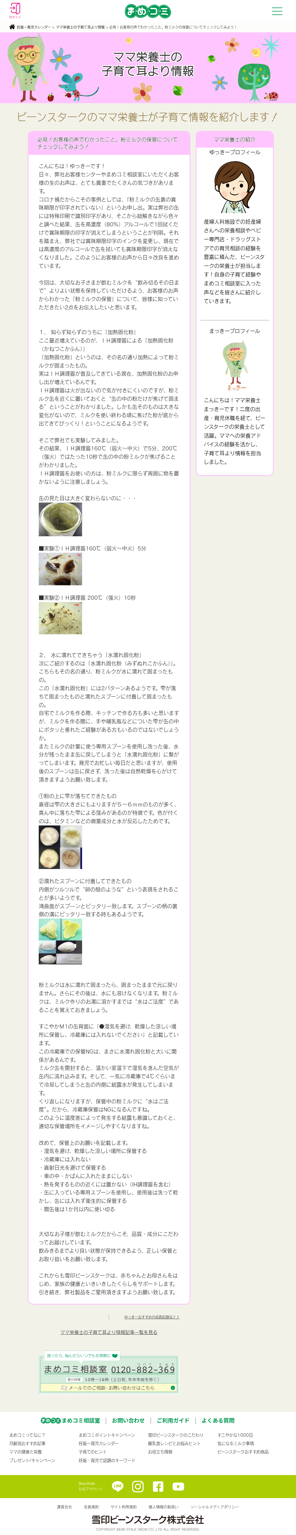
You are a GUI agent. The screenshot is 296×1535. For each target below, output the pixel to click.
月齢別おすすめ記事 (27, 1443)
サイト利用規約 (124, 1506)
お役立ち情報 (160, 1451)
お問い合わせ (128, 1420)
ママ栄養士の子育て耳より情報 (80, 27)
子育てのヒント (93, 1451)
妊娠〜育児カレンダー (34, 27)
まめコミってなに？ (27, 1435)
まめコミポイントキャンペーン (107, 1435)
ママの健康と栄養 (25, 1451)
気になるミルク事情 (235, 1443)
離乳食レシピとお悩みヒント (174, 1443)
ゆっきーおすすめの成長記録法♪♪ (152, 1317)
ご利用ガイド (173, 1420)
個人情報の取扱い (164, 1506)
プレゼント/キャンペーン (32, 1460)
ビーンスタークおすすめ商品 (243, 1451)
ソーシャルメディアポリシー (214, 1506)
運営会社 (64, 1506)
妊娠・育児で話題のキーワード (107, 1460)
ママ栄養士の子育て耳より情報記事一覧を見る (109, 1332)
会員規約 (91, 1506)
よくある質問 (217, 1420)
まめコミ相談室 (81, 1420)
